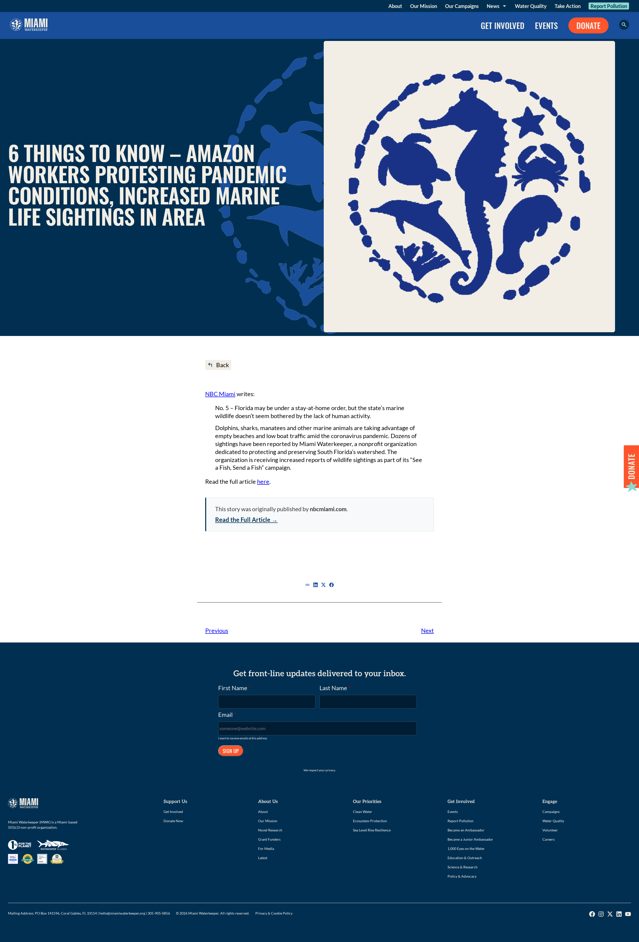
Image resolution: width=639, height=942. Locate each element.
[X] (323, 584)
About (395, 6)
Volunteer (550, 830)
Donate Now (173, 821)
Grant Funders (269, 839)
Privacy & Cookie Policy (274, 913)
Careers (548, 839)
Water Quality (531, 6)
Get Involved (173, 811)
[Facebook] (331, 584)
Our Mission (423, 6)
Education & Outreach (465, 858)
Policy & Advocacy (462, 876)
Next (427, 630)
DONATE (588, 25)
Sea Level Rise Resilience (372, 830)
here (263, 481)
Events (453, 811)
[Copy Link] (307, 584)
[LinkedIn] (315, 584)
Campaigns (551, 811)
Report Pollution (609, 6)
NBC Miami (220, 393)
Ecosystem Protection (370, 821)
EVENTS (546, 25)
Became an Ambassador (466, 830)
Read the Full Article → (246, 519)
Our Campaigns (462, 6)
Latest (262, 858)
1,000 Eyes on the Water (466, 848)
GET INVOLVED (502, 25)
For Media (266, 848)
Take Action (568, 6)
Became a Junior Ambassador (470, 839)
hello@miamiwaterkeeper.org (122, 913)
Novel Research (270, 830)
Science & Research (463, 867)
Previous (216, 630)
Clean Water (362, 811)
